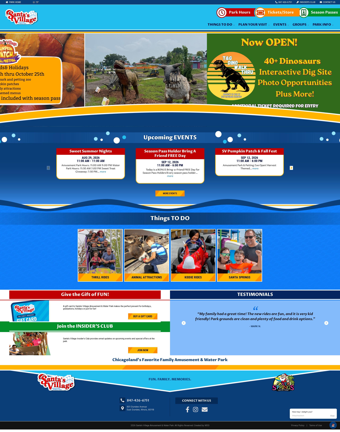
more (103, 171)
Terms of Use (315, 425)
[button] (184, 323)
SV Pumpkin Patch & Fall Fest (249, 151)
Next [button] (337, 80)
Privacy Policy (297, 425)
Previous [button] (3, 80)
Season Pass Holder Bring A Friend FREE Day (170, 153)
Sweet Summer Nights (90, 151)
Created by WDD (201, 425)
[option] (90, 165)
